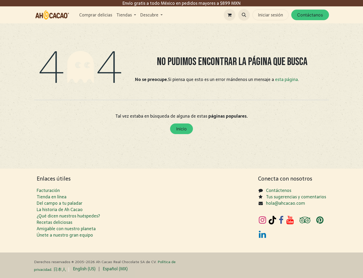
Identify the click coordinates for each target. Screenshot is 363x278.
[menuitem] (95, 15)
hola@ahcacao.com (285, 203)
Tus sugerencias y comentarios (296, 196)
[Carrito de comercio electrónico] (229, 15)
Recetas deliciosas (54, 222)
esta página (286, 79)
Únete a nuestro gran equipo (65, 235)
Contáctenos (278, 190)
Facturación (48, 190)
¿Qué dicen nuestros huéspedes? (68, 215)
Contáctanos (310, 15)
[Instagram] (262, 220)
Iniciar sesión (270, 14)
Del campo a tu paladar (59, 203)
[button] (244, 15)
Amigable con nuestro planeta (66, 228)
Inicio (181, 128)
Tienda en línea (51, 196)
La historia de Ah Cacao (60, 209)
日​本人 (59, 269)
